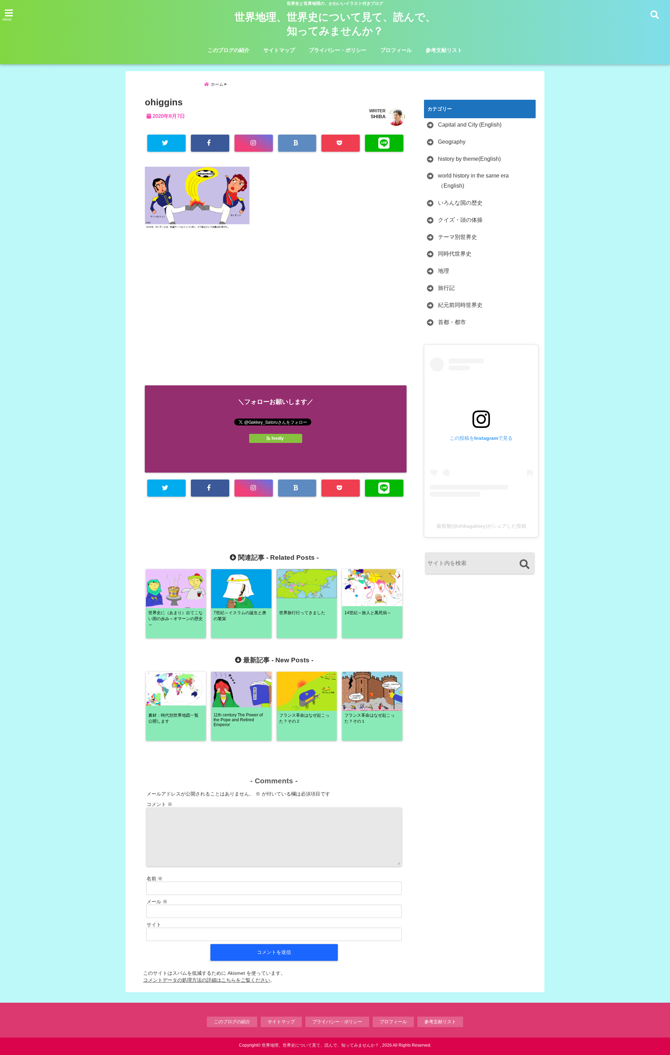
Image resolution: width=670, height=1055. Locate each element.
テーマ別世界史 (457, 237)
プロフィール (396, 50)
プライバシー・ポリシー (337, 50)
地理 (443, 271)
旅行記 (446, 288)
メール (157, 901)
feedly (277, 438)
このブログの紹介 (229, 50)
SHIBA (378, 116)
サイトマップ (279, 50)
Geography (452, 142)
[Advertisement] (276, 315)
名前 (155, 878)
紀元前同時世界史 (460, 305)
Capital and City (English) (469, 125)
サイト (154, 924)
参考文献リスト (444, 50)
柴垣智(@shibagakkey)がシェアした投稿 (481, 526)
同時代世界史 (454, 254)
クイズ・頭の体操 (460, 220)
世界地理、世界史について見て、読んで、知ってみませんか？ (335, 24)
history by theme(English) (469, 159)
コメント (159, 804)
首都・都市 (452, 322)
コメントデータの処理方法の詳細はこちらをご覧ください (206, 980)
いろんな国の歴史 (460, 203)
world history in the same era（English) (473, 181)
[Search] (524, 564)
